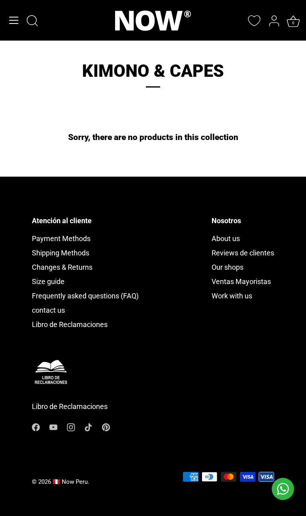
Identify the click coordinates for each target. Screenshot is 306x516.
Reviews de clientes (243, 253)
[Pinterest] (106, 427)
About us (226, 238)
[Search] (32, 21)
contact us (48, 310)
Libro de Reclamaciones (70, 324)
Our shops (227, 267)
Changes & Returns (62, 267)
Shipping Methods (60, 253)
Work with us (232, 296)
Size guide (48, 281)
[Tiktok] (88, 427)
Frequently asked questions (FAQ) (85, 296)
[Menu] (14, 20)
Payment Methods (61, 238)
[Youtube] (53, 427)
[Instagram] (71, 427)
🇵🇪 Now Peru (70, 481)
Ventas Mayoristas (241, 281)
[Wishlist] (254, 21)
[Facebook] (36, 427)
